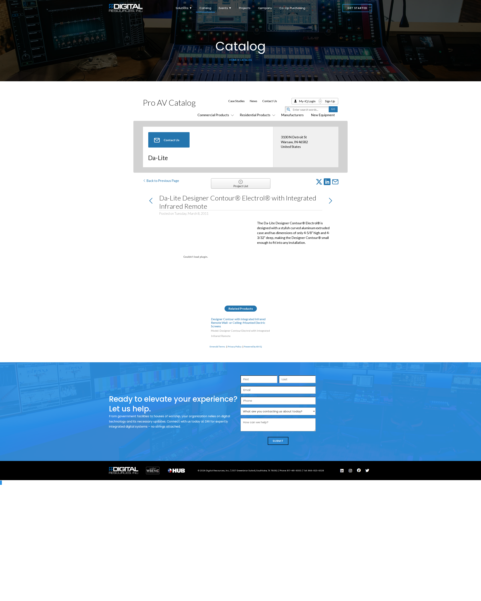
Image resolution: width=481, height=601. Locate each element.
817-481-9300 (294, 470)
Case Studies (236, 101)
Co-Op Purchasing (292, 8)
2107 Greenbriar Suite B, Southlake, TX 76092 (254, 470)
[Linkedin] (342, 470)
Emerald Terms (217, 346)
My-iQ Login (307, 101)
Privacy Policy (234, 346)
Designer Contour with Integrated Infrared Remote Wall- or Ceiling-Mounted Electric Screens (238, 322)
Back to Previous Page (162, 180)
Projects (244, 8)
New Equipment (323, 115)
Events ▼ (225, 8)
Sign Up (330, 101)
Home (233, 60)
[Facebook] (359, 470)
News (253, 101)
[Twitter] (367, 470)
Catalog (205, 8)
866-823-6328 (316, 470)
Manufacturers (292, 115)
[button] (357, 8)
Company (265, 8)
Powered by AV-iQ (253, 346)
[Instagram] (350, 470)
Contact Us (269, 101)
